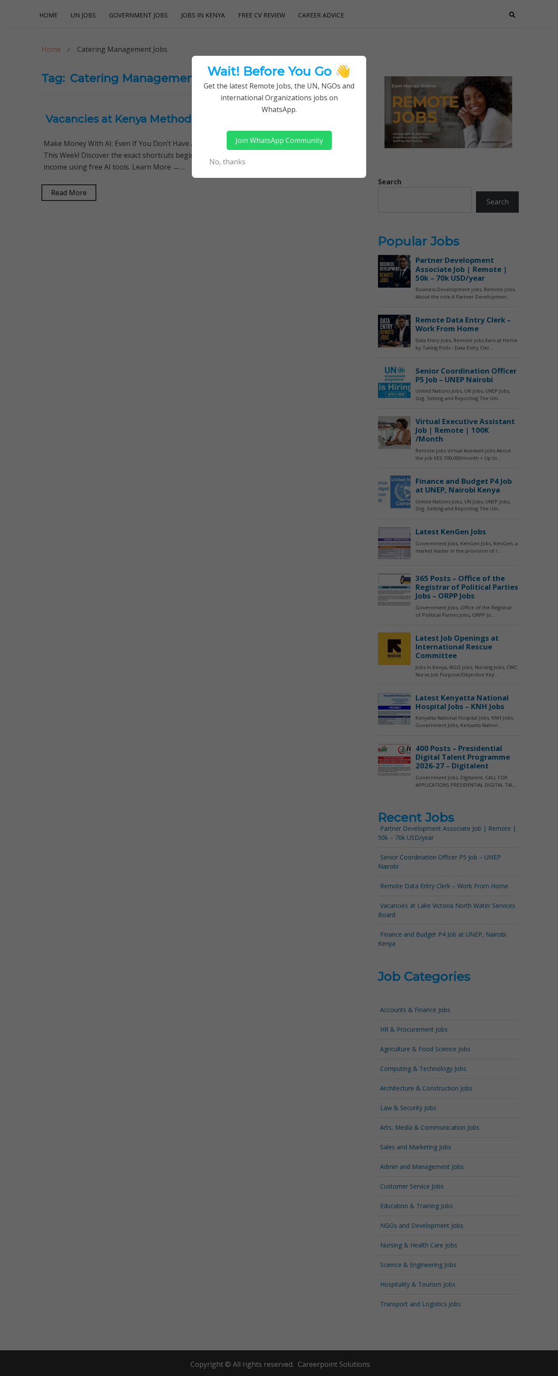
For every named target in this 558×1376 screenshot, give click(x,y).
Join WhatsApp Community (279, 140)
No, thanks (227, 161)
